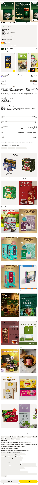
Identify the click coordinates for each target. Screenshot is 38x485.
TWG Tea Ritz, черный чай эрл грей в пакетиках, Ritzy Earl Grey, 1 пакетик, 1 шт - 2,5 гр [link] (9, 178)
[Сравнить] (32, 3)
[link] (3, 437)
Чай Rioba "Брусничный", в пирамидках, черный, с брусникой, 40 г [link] (8, 234)
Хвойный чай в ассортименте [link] (24, 317)
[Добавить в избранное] (34, 3)
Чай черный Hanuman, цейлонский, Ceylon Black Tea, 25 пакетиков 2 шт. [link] (9, 262)
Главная (4, 484)
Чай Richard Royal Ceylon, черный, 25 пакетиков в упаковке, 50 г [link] (6, 74)
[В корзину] (14, 71)
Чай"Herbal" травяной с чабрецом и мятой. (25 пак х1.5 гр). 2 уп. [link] (28, 429)
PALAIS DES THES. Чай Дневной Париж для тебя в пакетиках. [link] (27, 346)
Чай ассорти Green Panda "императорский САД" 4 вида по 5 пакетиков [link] (28, 290)
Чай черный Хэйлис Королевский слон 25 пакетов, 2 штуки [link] (27, 206)
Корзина (26, 484)
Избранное (19, 484)
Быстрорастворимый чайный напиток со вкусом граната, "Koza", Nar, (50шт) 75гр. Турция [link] (28, 178)
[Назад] (1, 3)
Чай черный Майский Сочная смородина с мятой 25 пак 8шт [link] (9, 429)
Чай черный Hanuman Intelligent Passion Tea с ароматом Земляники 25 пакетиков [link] (9, 290)
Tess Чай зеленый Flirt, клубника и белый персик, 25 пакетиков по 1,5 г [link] (22, 74)
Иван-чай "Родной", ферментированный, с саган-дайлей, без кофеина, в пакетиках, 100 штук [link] (28, 234)
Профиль (34, 484)
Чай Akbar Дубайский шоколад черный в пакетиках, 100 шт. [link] (9, 318)
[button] (19, 0)
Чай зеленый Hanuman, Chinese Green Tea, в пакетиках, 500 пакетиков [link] (28, 262)
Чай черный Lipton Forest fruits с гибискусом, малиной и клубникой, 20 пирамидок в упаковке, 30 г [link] (28, 401)
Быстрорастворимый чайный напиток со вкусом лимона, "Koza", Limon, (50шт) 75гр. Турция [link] (9, 206)
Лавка (11, 484)
